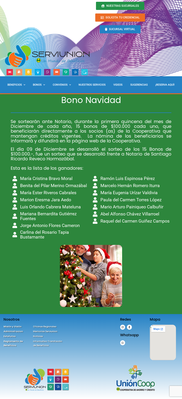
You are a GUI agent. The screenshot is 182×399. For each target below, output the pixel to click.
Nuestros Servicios (92, 84)
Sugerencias (139, 84)
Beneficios (14, 84)
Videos (117, 84)
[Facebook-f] (129, 327)
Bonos (37, 84)
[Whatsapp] (122, 342)
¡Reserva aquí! (165, 84)
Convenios (60, 84)
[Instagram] (122, 327)
